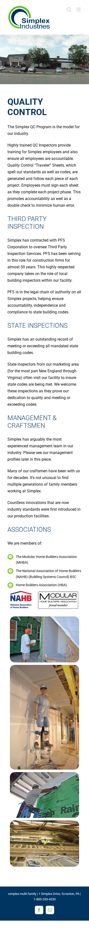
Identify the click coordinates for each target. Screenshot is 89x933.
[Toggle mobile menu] (79, 9)
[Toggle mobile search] (69, 9)
